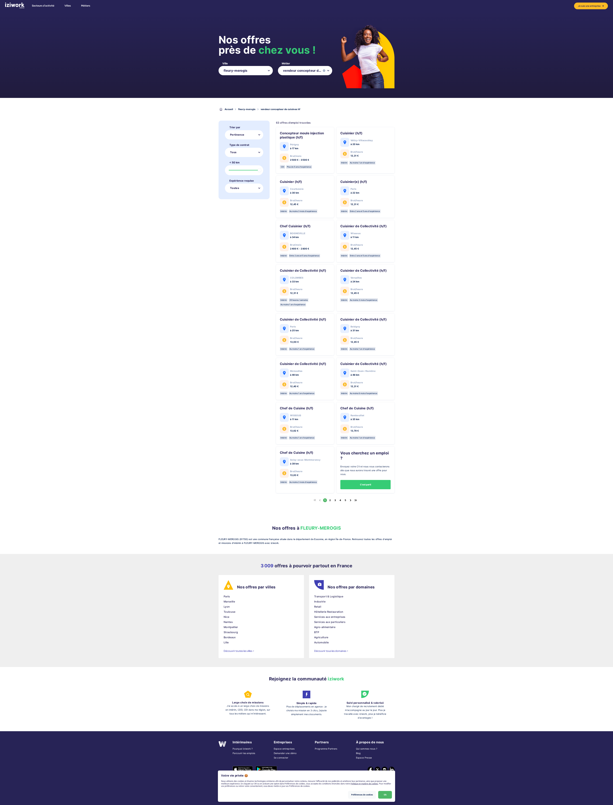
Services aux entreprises (329, 616)
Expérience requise (241, 180)
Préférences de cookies (362, 794)
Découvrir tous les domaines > (331, 651)
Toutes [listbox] (234, 188)
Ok (385, 794)
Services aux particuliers (329, 622)
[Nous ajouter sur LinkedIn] (391, 769)
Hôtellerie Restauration (328, 611)
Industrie (319, 601)
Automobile (321, 642)
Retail (317, 606)
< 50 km (234, 162)
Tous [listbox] (233, 152)
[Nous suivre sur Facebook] (370, 769)
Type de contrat (239, 144)
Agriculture (321, 637)
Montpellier (231, 627)
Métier (286, 63)
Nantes (228, 622)
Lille (226, 642)
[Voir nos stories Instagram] (384, 769)
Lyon (227, 606)
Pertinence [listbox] (237, 134)
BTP (316, 632)
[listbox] (246, 70)
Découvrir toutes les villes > (239, 651)
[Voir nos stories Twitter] (377, 769)
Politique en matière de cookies (364, 783)
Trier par (234, 127)
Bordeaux (230, 637)
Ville (225, 63)
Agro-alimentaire (324, 627)
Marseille (229, 601)
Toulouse (229, 611)
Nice (226, 616)
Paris (227, 596)
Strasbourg (231, 632)
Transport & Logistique (328, 596)
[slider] (259, 170)
